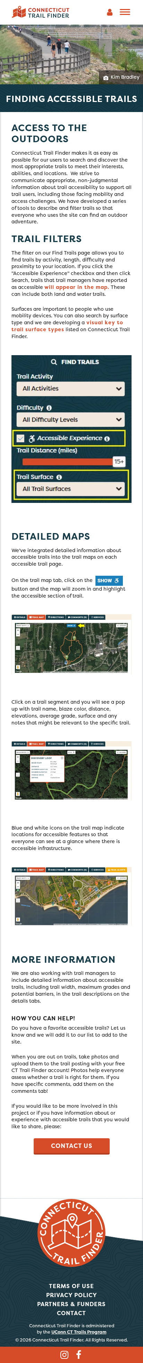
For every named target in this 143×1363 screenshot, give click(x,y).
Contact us (71, 1146)
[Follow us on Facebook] (78, 1355)
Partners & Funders (71, 1304)
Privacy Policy (71, 1295)
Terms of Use (71, 1286)
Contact (71, 1313)
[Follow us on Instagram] (64, 1355)
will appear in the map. (76, 287)
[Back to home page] (41, 11)
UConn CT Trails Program (79, 1332)
